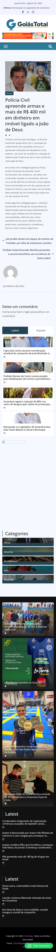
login (27, 311)
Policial (9, 93)
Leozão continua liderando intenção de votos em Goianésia (26, 899)
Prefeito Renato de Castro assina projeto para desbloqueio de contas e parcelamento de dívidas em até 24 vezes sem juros (27, 377)
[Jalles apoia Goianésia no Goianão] (28, 663)
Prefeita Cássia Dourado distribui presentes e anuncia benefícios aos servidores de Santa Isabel (26, 254)
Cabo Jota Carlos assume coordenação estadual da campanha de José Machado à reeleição (26, 352)
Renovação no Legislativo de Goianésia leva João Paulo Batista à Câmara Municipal (26, 428)
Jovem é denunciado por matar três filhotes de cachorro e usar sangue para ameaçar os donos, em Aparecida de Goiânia (27, 834)
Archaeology (11, 561)
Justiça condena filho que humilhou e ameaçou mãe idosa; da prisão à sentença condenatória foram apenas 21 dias (27, 846)
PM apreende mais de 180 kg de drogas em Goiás (25, 858)
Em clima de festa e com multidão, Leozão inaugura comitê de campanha (25, 911)
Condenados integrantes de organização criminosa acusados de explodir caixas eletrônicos (24, 822)
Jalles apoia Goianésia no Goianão (23, 682)
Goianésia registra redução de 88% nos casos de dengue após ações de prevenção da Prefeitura (26, 403)
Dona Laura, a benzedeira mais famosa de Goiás (25, 887)
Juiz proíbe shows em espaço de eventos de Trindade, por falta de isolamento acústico (29, 241)
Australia (9, 579)
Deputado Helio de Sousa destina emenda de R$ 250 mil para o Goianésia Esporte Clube (27, 797)
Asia (6, 570)
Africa (7, 542)
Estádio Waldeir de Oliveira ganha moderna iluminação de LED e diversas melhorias (26, 626)
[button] (39, 946)
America (8, 551)
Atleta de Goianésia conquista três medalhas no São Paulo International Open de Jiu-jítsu (28, 749)
